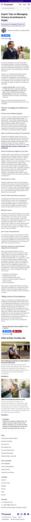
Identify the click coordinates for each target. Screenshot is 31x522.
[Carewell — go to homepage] (8, 4)
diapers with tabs (6, 146)
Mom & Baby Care (6, 447)
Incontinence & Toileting (9, 24)
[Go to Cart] (29, 4)
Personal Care (5, 444)
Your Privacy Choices (18, 519)
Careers (3, 494)
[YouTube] (28, 514)
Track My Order (5, 483)
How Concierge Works (7, 466)
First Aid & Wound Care (7, 450)
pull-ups (14, 146)
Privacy (14, 517)
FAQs (2, 492)
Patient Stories (5, 469)
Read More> (5, 376)
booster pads (22, 146)
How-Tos (21, 24)
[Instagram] (21, 514)
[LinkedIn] (24, 514)
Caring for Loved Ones (7, 472)
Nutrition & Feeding (6, 441)
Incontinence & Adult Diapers (9, 438)
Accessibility (5, 519)
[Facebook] (18, 514)
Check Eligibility (5, 463)
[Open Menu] (1, 4)
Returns (3, 489)
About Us (3, 480)
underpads (4, 148)
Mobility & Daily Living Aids (8, 456)
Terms (19, 517)
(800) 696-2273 (7, 502)
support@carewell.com (9, 505)
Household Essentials (7, 453)
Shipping (3, 486)
